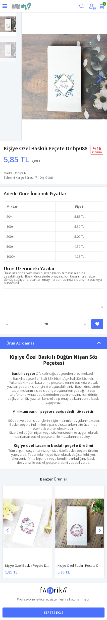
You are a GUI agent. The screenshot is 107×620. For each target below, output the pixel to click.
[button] (99, 76)
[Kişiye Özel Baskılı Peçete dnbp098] (27, 523)
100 (9, 226)
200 (9, 236)
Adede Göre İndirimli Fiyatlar (35, 193)
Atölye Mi (20, 173)
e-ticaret (42, 599)
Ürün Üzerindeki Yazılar (29, 269)
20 (8, 216)
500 (9, 246)
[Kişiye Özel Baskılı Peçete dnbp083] (79, 523)
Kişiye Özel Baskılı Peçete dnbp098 (31, 565)
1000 (9, 256)
